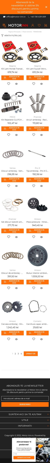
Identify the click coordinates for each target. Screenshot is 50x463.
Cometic (37, 321)
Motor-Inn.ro (28, 435)
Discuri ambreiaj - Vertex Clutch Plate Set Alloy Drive (12, 171)
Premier (37, 117)
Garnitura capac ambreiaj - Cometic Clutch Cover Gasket (37, 324)
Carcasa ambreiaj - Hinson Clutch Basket (12, 324)
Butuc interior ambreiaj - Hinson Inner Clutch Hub (37, 273)
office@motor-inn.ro (15, 16)
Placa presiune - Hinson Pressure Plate (37, 222)
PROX (12, 117)
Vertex (12, 168)
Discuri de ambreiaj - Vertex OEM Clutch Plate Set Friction (12, 273)
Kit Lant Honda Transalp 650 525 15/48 (12, 69)
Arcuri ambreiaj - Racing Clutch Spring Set (37, 120)
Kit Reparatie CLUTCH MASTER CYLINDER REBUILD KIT (12, 120)
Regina (12, 66)
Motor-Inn (18, 25)
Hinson (37, 219)
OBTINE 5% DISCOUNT (14, 458)
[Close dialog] (48, 439)
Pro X (37, 168)
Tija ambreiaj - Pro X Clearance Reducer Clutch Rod (37, 171)
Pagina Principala (14, 32)
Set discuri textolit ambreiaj (12, 222)
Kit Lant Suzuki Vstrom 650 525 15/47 (37, 69)
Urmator (30, 354)
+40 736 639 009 (38, 16)
